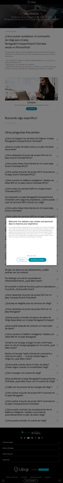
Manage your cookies (39, 233)
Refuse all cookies (31, 255)
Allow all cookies (37, 260)
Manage (22, 260)
